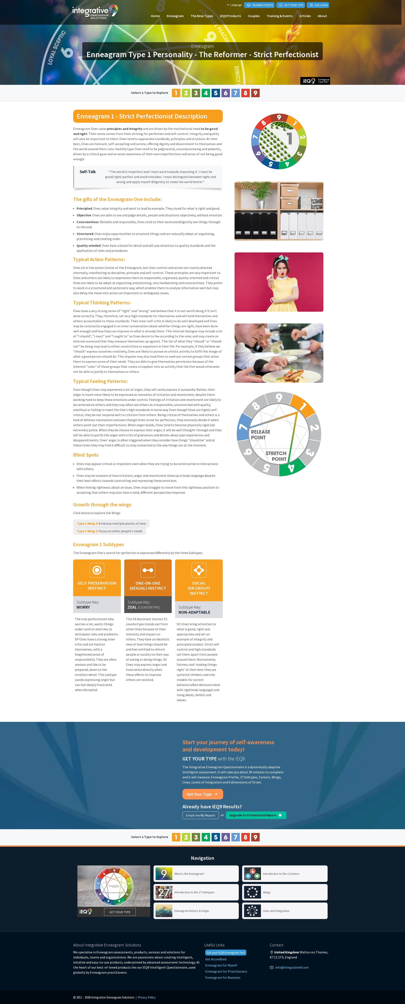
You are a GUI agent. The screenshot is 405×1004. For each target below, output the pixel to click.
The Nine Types (202, 16)
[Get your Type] (113, 891)
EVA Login (321, 5)
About (322, 16)
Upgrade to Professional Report (253, 815)
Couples (254, 16)
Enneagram (175, 16)
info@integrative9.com (292, 967)
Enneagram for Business (222, 977)
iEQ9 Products (230, 16)
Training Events (262, 5)
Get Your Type (294, 5)
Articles (305, 16)
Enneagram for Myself (221, 965)
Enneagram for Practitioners (226, 971)
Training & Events (280, 16)
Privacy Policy (147, 997)
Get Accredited (215, 959)
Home (155, 16)
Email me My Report (200, 815)
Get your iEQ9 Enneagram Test (226, 952)
